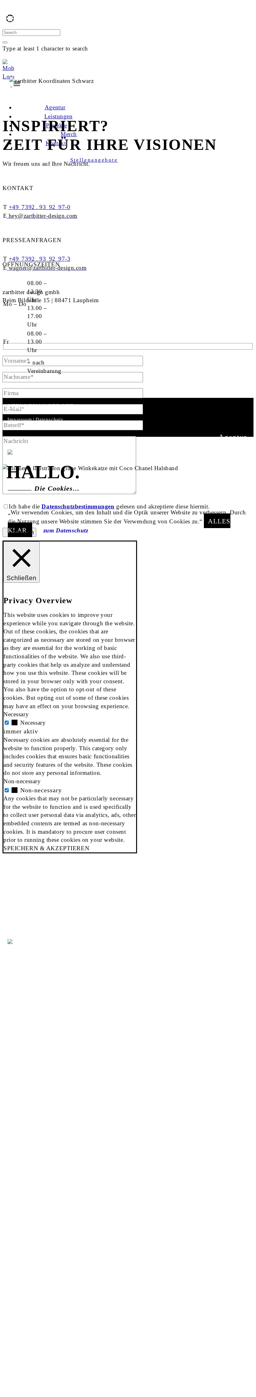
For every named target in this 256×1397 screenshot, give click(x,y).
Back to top (15, 93)
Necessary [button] (16, 714)
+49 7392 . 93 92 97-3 (40, 258)
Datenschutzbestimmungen (78, 506)
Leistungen (227, 448)
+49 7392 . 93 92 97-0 (40, 207)
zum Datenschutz (65, 530)
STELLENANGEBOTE (40, 406)
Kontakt (233, 481)
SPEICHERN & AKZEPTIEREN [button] (46, 848)
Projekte (232, 459)
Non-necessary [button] (22, 781)
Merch (236, 470)
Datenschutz (49, 419)
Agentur (233, 437)
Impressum (19, 419)
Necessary (33, 722)
